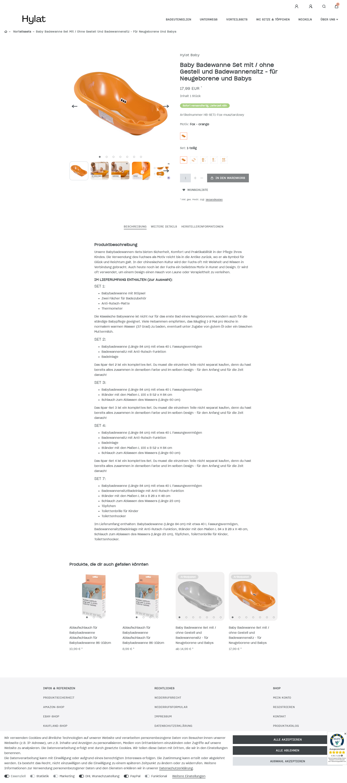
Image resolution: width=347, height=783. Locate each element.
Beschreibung (135, 226)
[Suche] (324, 6)
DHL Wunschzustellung (102, 776)
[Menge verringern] (201, 178)
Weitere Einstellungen (188, 776)
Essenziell (18, 776)
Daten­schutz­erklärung (176, 768)
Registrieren (284, 707)
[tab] (135, 227)
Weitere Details (164, 226)
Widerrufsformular (171, 707)
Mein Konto (282, 697)
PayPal (135, 776)
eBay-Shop (51, 716)
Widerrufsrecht (168, 697)
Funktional (159, 776)
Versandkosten (214, 199)
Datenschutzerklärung (173, 726)
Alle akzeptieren (288, 739)
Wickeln (305, 19)
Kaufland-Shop (55, 726)
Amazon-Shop (53, 707)
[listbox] (93, 596)
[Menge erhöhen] (195, 178)
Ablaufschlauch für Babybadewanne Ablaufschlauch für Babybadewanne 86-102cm (90, 635)
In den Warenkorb (230, 178)
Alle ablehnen (287, 750)
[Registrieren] (311, 6)
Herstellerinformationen (202, 226)
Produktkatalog (286, 726)
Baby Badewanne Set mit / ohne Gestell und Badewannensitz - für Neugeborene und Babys (196, 635)
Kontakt (279, 716)
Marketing (67, 776)
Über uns (328, 19)
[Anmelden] (297, 6)
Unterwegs (209, 19)
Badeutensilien (178, 19)
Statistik (43, 776)
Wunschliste (197, 190)
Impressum (163, 716)
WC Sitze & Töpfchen (273, 19)
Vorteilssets (237, 19)
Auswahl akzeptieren (287, 761)
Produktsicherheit (58, 697)
